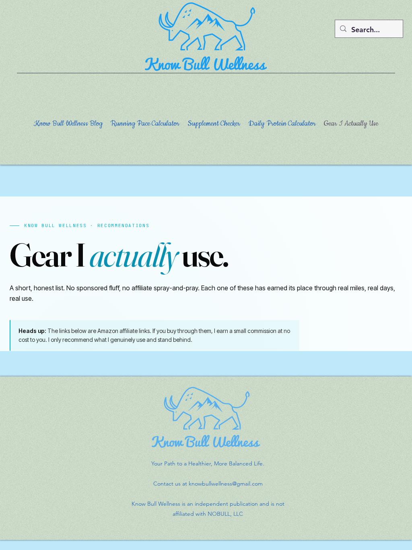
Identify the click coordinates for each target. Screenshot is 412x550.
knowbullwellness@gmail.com (226, 483)
